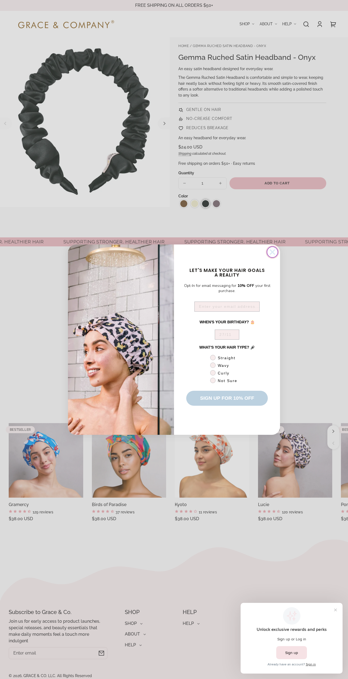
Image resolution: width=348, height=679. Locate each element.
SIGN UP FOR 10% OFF (227, 398)
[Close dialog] (272, 252)
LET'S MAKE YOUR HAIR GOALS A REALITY (227, 272)
